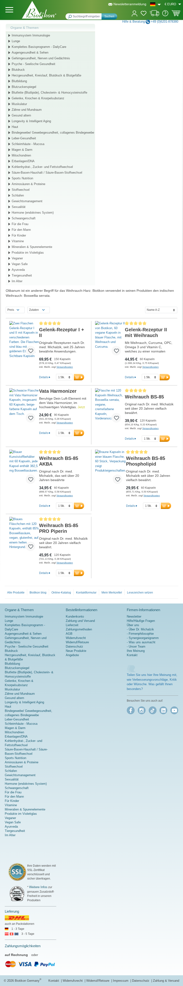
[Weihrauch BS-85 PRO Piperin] (24, 536)
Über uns (133, 625)
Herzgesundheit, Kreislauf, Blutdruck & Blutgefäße (46, 75)
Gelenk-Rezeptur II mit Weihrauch (146, 332)
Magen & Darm (22, 149)
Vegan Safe (20, 264)
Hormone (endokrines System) (33, 212)
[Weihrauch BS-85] (110, 407)
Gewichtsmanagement (27, 201)
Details (43, 377)
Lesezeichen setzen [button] (140, 592)
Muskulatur (19, 104)
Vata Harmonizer (57, 391)
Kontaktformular (86, 592)
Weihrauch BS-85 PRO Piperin (58, 528)
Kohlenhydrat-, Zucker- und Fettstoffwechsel (42, 167)
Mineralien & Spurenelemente (32, 247)
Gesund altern (21, 115)
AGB (69, 633)
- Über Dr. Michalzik (140, 629)
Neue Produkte (76, 651)
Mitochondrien (21, 155)
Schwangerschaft (24, 218)
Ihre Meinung (136, 651)
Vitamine (18, 241)
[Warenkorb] (176, 15)
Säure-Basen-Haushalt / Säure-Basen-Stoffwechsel (47, 172)
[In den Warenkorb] (79, 377)
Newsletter (134, 616)
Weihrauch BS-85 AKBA (58, 461)
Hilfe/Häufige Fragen (141, 621)
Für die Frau (20, 224)
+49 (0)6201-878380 (164, 21)
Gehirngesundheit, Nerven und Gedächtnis (41, 58)
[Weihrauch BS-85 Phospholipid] (110, 469)
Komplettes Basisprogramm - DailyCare (39, 47)
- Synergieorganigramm (143, 638)
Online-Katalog (61, 592)
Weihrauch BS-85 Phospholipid (145, 461)
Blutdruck (18, 69)
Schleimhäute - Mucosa (28, 144)
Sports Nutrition (22, 178)
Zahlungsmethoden (79, 629)
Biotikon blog (38, 592)
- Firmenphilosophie (140, 633)
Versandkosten (64, 367)
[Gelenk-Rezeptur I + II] (24, 340)
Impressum (121, 980)
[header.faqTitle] (165, 15)
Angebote (72, 655)
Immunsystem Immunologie (31, 35)
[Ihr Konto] (134, 13)
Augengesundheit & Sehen (30, 52)
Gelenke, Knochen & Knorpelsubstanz (38, 98)
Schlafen (18, 195)
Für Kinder (19, 235)
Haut (15, 127)
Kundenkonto (75, 616)
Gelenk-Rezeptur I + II (61, 332)
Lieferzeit (72, 625)
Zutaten (34, 310)
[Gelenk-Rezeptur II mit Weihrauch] (110, 340)
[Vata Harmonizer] (24, 407)
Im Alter (17, 281)
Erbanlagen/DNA (23, 161)
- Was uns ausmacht (141, 642)
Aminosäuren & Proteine (28, 184)
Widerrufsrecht (76, 638)
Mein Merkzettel (112, 592)
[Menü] (9, 9)
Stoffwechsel (21, 189)
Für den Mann (21, 229)
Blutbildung (19, 81)
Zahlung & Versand (166, 980)
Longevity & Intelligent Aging (31, 121)
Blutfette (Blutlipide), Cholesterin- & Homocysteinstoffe (49, 92)
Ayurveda (18, 270)
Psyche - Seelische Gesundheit (33, 64)
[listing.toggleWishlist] (30, 350)
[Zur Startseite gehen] (39, 10)
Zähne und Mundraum (27, 109)
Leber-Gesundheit (24, 138)
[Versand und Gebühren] (154, 15)
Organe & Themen (24, 28)
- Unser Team (136, 646)
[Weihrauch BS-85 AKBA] (24, 469)
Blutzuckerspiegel (24, 87)
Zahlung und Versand (80, 621)
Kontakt (132, 655)
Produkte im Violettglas (28, 252)
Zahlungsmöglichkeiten (23, 946)
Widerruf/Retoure (77, 642)
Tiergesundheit (22, 275)
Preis (10, 310)
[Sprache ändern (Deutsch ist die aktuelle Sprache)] (155, 4)
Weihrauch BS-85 (144, 396)
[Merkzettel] (144, 14)
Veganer (17, 258)
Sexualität (18, 207)
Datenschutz (74, 646)
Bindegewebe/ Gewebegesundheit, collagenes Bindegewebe (53, 132)
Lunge (16, 41)
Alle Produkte (16, 592)
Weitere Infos (38, 887)
